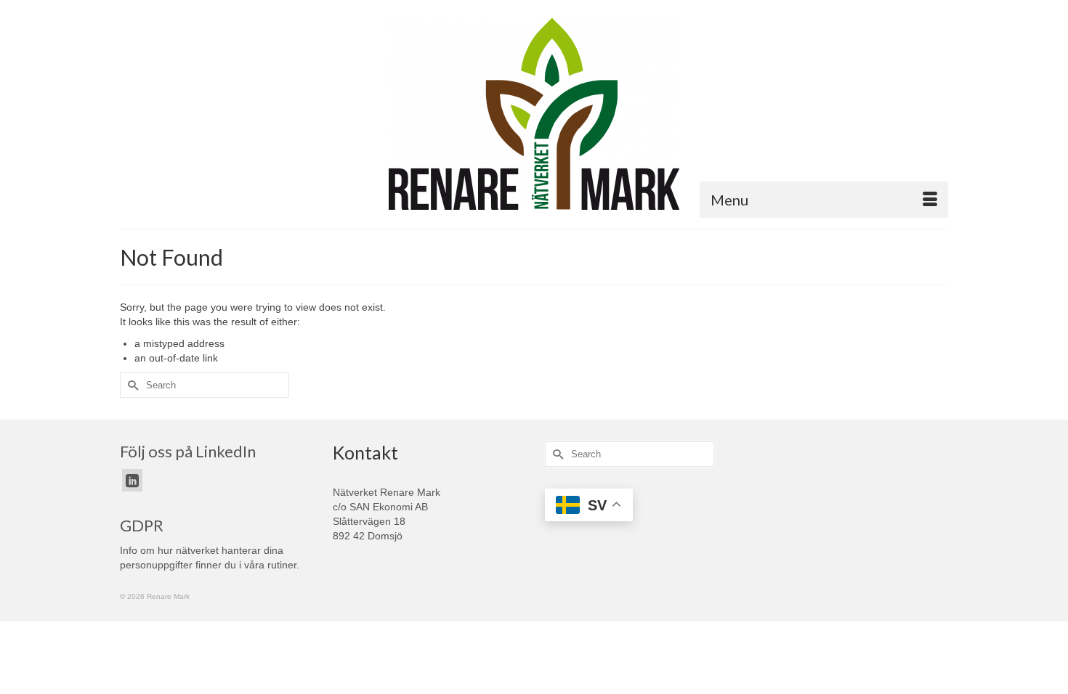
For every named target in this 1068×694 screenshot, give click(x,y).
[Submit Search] (131, 385)
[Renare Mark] (534, 114)
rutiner (281, 565)
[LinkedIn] (132, 480)
